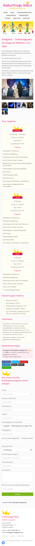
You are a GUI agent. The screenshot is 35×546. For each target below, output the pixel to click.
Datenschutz (21, 536)
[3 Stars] (30, 350)
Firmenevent (24, 15)
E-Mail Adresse (7, 406)
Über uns (16, 18)
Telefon (4, 414)
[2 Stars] (29, 350)
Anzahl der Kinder (27, 438)
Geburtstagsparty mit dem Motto (12, 422)
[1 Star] (28, 350)
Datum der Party (7, 446)
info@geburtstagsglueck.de (14, 532)
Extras (7, 18)
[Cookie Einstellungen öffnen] (3, 544)
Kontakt (26, 18)
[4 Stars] (3, 352)
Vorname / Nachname (9, 398)
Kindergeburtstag (24, 12)
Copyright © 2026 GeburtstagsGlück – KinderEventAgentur (17, 540)
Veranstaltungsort (7, 462)
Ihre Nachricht (6, 470)
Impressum (5, 536)
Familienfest (11, 15)
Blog (12, 12)
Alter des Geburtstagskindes (11, 438)
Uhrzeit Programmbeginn (10, 454)
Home (5, 12)
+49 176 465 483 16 (13, 530)
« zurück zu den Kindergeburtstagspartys (14, 502)
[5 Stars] (4, 352)
